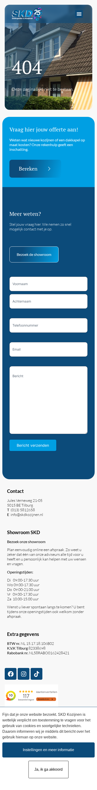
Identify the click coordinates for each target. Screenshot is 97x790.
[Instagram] (23, 674)
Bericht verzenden (33, 445)
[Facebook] (10, 674)
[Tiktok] (36, 674)
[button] (79, 14)
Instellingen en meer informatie (48, 750)
